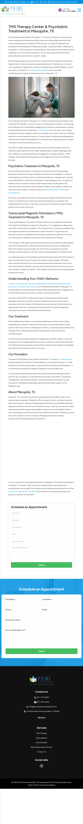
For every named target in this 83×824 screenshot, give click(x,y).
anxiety (56, 189)
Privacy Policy (33, 785)
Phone (9, 609)
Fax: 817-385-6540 (40, 2)
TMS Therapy (41, 733)
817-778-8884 (69, 10)
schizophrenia (14, 193)
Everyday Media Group (62, 782)
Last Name (47, 599)
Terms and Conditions (47, 785)
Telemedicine (41, 738)
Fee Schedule (41, 742)
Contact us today (15, 491)
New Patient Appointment (41, 747)
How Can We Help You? (16, 630)
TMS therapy (43, 130)
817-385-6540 (43, 702)
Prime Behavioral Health (37, 70)
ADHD (62, 189)
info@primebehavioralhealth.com (18, 2)
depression (48, 189)
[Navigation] (79, 10)
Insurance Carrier (14, 620)
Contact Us (41, 752)
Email (45, 609)
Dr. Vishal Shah (64, 359)
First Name (11, 599)
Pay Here (41, 717)
